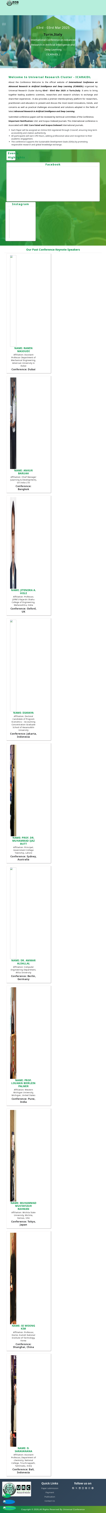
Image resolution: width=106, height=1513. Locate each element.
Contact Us (50, 1500)
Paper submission (49, 1488)
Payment (50, 1492)
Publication (49, 1496)
